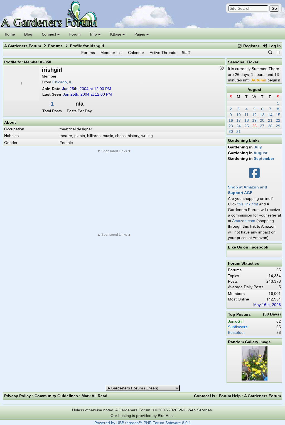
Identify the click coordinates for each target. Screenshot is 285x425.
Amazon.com (243, 220)
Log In (274, 46)
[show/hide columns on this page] (278, 52)
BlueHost (166, 415)
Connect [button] (49, 34)
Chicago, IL (62, 82)
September (264, 158)
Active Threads (163, 52)
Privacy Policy (17, 396)
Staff (186, 52)
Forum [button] (75, 34)
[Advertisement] (114, 193)
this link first (247, 204)
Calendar (136, 52)
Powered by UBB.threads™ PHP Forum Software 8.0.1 (142, 423)
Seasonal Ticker (243, 62)
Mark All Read (94, 396)
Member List (111, 52)
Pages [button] (140, 34)
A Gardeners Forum (22, 46)
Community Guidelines (56, 396)
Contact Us (204, 396)
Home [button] (10, 34)
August (254, 89)
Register (250, 46)
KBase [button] (116, 34)
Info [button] (94, 34)
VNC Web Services (195, 410)
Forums (55, 46)
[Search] (270, 52)
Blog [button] (28, 34)
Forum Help (230, 396)
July (258, 147)
